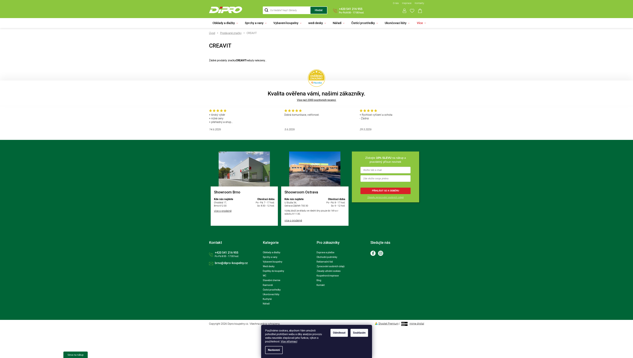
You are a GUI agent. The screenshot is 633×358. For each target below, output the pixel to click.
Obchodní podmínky (327, 257)
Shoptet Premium (388, 323)
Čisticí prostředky (272, 289)
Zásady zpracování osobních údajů (385, 197)
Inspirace (406, 3)
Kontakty (419, 3)
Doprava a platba (325, 252)
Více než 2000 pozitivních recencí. (316, 100)
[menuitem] (225, 23)
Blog (319, 280)
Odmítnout (339, 332)
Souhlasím (359, 332)
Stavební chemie (271, 280)
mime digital (417, 323)
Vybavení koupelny (272, 261)
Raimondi (268, 285)
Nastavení (274, 350)
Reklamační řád (325, 261)
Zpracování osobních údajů (331, 266)
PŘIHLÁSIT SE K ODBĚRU (385, 190)
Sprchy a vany (270, 257)
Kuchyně (267, 299)
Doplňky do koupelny (273, 271)
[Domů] (213, 33)
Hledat (319, 10)
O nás (396, 3)
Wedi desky (269, 266)
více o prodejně (223, 210)
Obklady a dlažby (271, 252)
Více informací (289, 341)
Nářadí (266, 303)
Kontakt (321, 285)
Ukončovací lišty (271, 294)
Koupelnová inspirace (328, 275)
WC (264, 275)
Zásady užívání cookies (329, 271)
